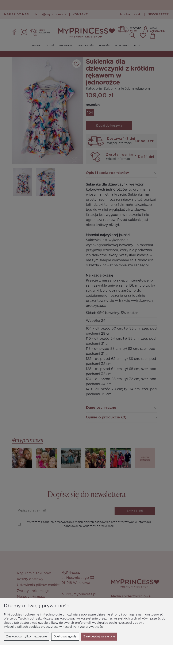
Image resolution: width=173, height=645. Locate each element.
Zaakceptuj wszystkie (99, 636)
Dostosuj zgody (65, 636)
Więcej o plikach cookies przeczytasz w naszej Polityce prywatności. (54, 626)
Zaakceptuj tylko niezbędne (26, 636)
